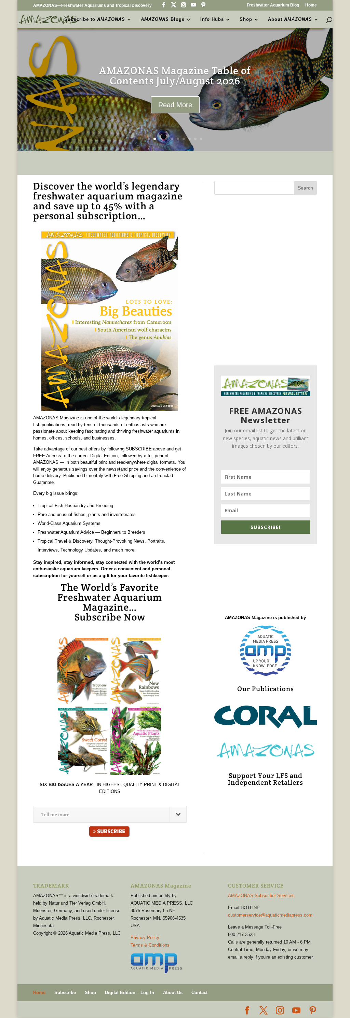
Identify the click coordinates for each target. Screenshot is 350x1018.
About (290, 19)
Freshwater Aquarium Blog (273, 5)
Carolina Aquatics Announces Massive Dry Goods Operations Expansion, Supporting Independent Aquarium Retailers (175, 83)
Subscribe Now (110, 617)
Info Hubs (212, 19)
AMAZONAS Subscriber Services (261, 895)
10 (201, 139)
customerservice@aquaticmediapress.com (270, 915)
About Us (173, 992)
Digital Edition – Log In (129, 992)
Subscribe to (94, 19)
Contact (199, 992)
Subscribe (65, 992)
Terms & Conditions (150, 945)
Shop (246, 19)
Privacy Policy (145, 937)
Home (311, 5)
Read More (175, 122)
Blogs (163, 19)
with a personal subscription (93, 210)
